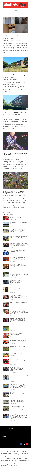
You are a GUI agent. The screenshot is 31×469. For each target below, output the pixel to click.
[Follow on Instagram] (27, 444)
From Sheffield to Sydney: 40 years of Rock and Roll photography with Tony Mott (17, 258)
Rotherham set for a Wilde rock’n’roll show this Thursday (15, 153)
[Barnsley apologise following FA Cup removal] (6, 350)
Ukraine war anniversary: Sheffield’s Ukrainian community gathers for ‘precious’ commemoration (18, 266)
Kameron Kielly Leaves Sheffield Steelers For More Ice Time (18, 340)
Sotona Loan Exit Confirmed (17, 353)
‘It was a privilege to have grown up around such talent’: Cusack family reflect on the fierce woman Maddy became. (19, 311)
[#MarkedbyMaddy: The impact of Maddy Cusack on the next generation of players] (6, 306)
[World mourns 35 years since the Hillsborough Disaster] (6, 226)
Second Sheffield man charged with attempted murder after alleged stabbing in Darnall (17, 230)
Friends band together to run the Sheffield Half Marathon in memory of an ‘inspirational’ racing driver (19, 244)
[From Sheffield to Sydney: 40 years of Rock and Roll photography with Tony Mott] (6, 260)
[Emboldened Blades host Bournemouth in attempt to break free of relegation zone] (6, 363)
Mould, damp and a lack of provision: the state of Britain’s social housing (14, 36)
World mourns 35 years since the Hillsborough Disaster (18, 223)
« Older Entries (6, 212)
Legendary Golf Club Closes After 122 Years (18, 327)
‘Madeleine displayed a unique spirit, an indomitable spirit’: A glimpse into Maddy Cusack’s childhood (17, 320)
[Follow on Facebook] (21, 444)
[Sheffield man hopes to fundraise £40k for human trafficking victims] (6, 240)
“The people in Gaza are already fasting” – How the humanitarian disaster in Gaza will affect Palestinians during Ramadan (18, 385)
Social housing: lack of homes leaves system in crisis (15, 75)
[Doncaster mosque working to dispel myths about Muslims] (6, 403)
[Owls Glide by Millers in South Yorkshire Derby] (6, 254)
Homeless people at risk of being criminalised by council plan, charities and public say (18, 281)
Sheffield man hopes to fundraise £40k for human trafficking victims (18, 237)
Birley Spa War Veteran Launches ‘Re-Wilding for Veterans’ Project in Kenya (18, 394)
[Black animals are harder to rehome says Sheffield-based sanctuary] (6, 291)
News (23, 156)
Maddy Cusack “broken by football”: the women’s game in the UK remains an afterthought (19, 296)
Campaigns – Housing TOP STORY (11, 40)
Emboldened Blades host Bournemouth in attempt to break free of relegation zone (18, 361)
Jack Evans (7, 38)
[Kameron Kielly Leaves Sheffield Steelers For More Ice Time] (6, 343)
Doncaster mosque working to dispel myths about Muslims (18, 400)
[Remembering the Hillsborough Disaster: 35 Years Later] (6, 219)
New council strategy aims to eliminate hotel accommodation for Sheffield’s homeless (14, 193)
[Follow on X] (24, 444)
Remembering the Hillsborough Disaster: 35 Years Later (18, 216)
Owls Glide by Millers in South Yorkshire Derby (17, 251)
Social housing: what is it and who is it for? (15, 113)
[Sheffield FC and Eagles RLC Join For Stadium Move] (6, 337)
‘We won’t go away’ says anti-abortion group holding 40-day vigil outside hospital (19, 274)
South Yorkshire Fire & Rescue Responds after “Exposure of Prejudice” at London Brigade (18, 408)
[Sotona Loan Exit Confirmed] (6, 357)
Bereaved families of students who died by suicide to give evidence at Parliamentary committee (18, 368)
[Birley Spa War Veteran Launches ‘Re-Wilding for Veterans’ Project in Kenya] (6, 396)
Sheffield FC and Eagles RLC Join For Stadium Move (18, 334)
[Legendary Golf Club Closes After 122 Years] (6, 330)
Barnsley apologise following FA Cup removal (18, 347)
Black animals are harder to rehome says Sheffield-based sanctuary (17, 289)
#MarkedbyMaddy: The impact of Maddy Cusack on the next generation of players (18, 304)
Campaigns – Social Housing (10, 79)
